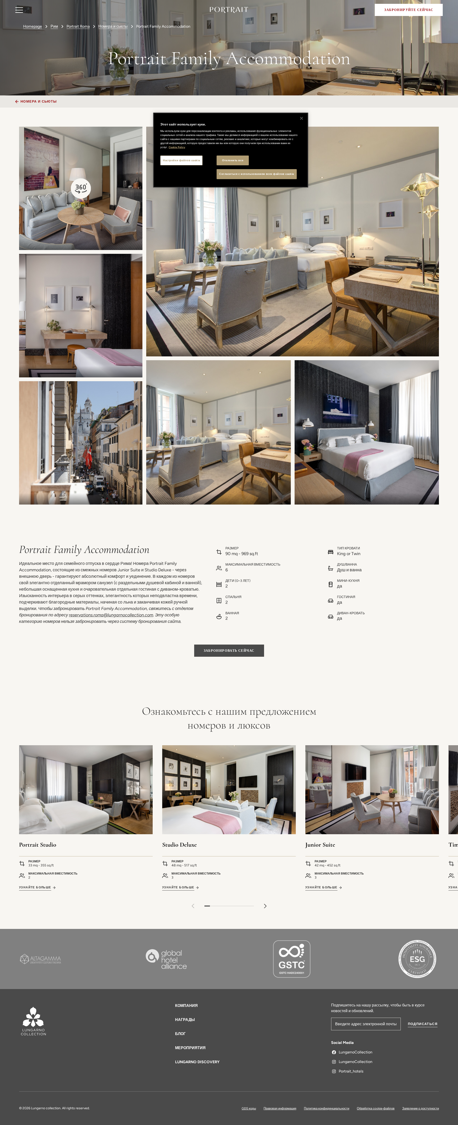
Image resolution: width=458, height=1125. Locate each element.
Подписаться (422, 1024)
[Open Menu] (19, 10)
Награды (185, 1019)
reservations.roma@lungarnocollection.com (111, 615)
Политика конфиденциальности (326, 1108)
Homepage (32, 26)
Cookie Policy (177, 147)
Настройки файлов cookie (181, 160)
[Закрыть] (301, 118)
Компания (186, 1005)
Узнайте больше (35, 887)
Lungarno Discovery (197, 1062)
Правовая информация (280, 1108)
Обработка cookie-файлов (376, 1108)
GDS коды (249, 1108)
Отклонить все (232, 160)
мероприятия (190, 1048)
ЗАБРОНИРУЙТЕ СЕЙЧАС (408, 10)
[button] (265, 906)
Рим (54, 26)
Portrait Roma (78, 26)
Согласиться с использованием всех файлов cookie (256, 174)
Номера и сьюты (113, 26)
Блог (180, 1033)
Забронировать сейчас (229, 651)
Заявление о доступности (420, 1108)
